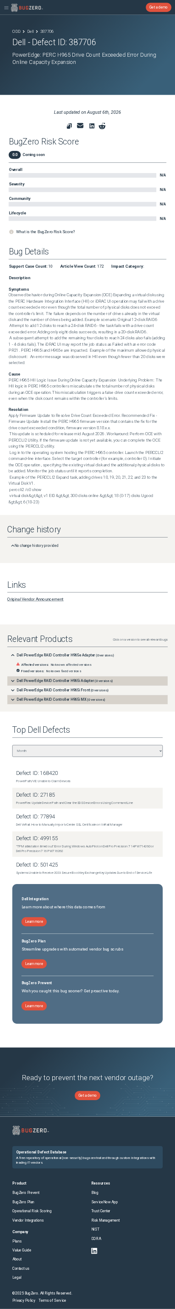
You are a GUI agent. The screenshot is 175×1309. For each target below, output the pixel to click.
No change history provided (36, 545)
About (17, 1259)
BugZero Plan (23, 1202)
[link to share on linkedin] (92, 126)
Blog (95, 1193)
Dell (30, 31)
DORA (96, 1239)
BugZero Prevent (26, 1193)
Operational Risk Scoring (31, 1211)
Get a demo (159, 7)
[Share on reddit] (102, 126)
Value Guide (21, 1250)
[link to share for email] (80, 125)
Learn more (34, 921)
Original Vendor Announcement (35, 599)
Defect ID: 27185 (35, 795)
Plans (16, 1241)
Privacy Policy (23, 1300)
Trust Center (101, 1211)
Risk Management (105, 1220)
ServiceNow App (104, 1202)
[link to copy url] (69, 126)
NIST (95, 1229)
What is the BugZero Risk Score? (45, 231)
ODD (16, 31)
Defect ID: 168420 (37, 773)
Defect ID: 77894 (35, 816)
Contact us (20, 1268)
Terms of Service (52, 1300)
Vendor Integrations (28, 1220)
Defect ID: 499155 (37, 838)
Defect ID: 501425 (37, 864)
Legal (16, 1277)
